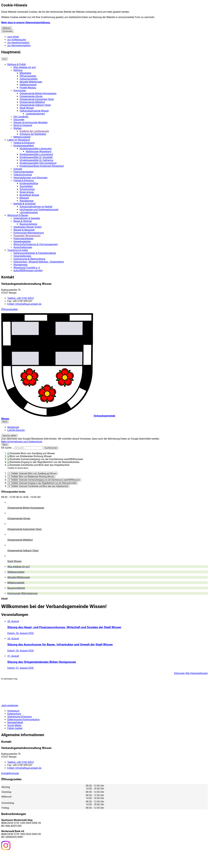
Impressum (13, 710)
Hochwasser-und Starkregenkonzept (39, 209)
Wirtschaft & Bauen (17, 215)
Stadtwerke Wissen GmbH (27, 227)
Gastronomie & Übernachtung (29, 258)
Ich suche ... (7, 447)
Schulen (17, 168)
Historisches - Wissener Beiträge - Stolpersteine (38, 261)
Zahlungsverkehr (29, 78)
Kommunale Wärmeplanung (28, 232)
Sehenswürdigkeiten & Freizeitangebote (34, 253)
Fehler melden (14, 728)
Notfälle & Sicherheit (24, 203)
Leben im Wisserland (18, 139)
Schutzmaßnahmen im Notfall (36, 206)
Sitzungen (18, 119)
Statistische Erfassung (19, 716)
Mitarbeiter (25, 73)
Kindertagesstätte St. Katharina (36, 160)
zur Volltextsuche (16, 39)
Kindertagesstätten (23, 145)
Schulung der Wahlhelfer (33, 134)
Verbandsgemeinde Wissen (34, 110)
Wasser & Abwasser (24, 229)
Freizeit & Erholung (23, 180)
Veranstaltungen (22, 256)
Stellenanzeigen (28, 84)
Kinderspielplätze (29, 183)
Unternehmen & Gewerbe (26, 218)
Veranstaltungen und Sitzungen (30, 177)
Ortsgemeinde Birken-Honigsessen (38, 93)
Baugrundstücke (28, 224)
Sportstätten (26, 186)
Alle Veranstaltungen (196, 673)
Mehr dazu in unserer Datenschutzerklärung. (25, 22)
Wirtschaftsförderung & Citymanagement (35, 244)
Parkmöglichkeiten (23, 171)
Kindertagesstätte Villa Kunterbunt (38, 163)
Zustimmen (7, 31)
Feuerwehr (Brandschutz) (27, 235)
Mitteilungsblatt (21, 137)
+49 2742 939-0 (20, 298)
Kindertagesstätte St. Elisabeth (36, 157)
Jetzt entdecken (9, 705)
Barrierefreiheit (15, 722)
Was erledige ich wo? (24, 67)
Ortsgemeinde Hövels (31, 96)
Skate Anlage (27, 192)
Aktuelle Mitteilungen (31, 81)
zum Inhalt (13, 36)
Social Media (14, 725)
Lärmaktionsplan (29, 212)
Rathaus (17, 70)
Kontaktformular (10, 773)
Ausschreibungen (22, 247)
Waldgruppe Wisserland (38, 151)
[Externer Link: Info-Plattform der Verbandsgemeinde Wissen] (17, 856)
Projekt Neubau (28, 87)
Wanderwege (27, 200)
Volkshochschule (22, 174)
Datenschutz (14, 713)
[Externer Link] (5, 846)
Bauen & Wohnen (22, 221)
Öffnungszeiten (28, 76)
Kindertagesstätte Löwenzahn (36, 148)
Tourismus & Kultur (17, 250)
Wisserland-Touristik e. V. (26, 267)
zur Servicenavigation (19, 45)
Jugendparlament (35, 113)
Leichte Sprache (16, 430)
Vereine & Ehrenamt (24, 142)
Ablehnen (6, 28)
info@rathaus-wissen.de (24, 304)
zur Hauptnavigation (18, 42)
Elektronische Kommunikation (23, 719)
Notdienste (13, 427)
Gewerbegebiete (22, 241)
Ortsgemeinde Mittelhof (32, 102)
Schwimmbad (27, 189)
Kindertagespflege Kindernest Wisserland (42, 166)
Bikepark (24, 197)
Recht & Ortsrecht (22, 125)
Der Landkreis (20, 116)
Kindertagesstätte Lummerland (36, 154)
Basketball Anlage (29, 195)
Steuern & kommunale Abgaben (30, 122)
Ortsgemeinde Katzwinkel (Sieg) (37, 99)
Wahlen (17, 128)
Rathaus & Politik (16, 64)
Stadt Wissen (27, 107)
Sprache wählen (9, 436)
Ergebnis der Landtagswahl (34, 131)
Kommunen (19, 90)
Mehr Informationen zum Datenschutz (21, 441)
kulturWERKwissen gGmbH (28, 270)
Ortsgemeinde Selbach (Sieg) (35, 105)
